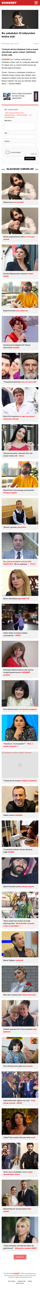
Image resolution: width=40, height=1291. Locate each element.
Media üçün (20, 1283)
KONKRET (16, 1273)
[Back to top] (34, 1285)
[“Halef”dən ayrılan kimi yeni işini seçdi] (20, 1121)
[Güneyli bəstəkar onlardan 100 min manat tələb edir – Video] (20, 437)
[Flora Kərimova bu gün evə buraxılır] (20, 1050)
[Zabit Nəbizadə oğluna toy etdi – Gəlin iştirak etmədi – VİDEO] (20, 1084)
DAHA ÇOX (20, 1257)
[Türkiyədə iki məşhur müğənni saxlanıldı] (20, 765)
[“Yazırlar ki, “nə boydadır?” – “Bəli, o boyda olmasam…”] (20, 728)
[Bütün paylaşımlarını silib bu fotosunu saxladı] (20, 221)
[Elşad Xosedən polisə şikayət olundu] (20, 870)
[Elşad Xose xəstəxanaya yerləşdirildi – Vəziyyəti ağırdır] (20, 474)
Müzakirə (8, 120)
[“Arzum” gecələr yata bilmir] (20, 511)
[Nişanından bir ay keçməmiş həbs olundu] (20, 1193)
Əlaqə (30, 1281)
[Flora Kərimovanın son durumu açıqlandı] (20, 693)
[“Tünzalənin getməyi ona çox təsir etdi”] (20, 366)
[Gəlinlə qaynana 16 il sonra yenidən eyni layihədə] (20, 1013)
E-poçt (7, 141)
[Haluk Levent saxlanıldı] (20, 799)
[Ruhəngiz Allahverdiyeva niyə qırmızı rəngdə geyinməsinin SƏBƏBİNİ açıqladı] (20, 654)
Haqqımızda (21, 1281)
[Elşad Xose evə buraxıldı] (20, 186)
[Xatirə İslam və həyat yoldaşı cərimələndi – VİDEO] (20, 617)
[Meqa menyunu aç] (36, 2)
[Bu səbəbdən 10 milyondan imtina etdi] (20, 19)
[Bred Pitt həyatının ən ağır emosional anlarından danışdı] (20, 400)
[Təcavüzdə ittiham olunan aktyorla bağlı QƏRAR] (20, 833)
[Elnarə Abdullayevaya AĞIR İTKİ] (20, 582)
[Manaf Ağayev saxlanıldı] (20, 944)
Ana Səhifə (11, 1281)
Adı (6, 133)
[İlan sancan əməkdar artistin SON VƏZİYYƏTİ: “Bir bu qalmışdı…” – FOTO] (20, 545)
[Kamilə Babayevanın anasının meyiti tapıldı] (20, 258)
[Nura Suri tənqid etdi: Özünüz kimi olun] (20, 979)
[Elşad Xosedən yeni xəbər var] (20, 294)
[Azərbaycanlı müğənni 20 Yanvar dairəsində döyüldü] (20, 329)
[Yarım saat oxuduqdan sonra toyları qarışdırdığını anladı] (20, 1156)
